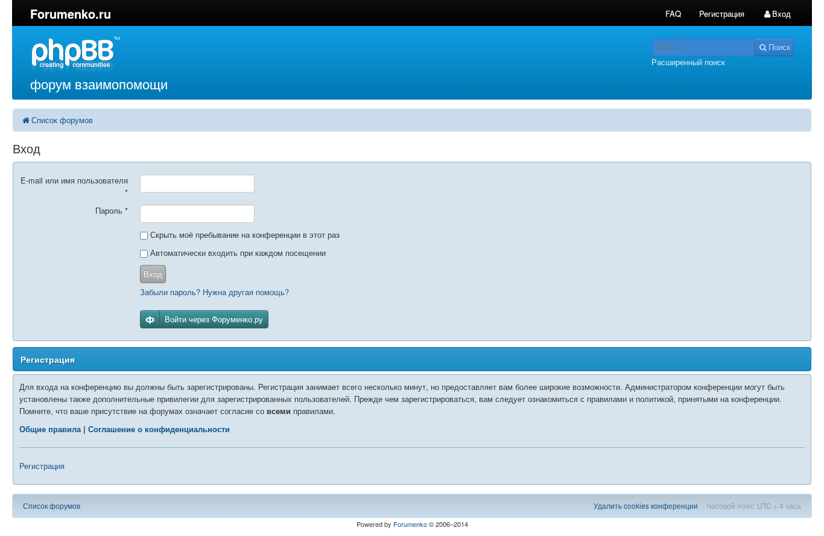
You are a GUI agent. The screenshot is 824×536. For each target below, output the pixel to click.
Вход (153, 273)
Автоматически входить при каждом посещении (237, 252)
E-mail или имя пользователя (74, 186)
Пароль (111, 210)
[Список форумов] (311, 54)
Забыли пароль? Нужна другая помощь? (214, 292)
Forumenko (410, 524)
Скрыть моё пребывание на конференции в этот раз (244, 234)
